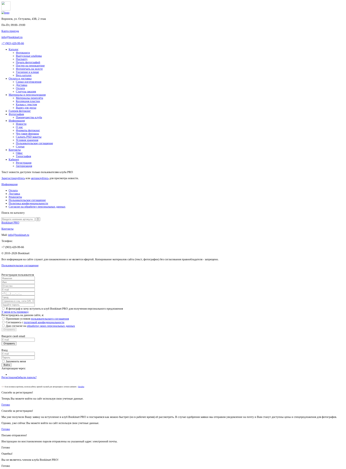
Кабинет (14, 159)
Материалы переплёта (29, 97)
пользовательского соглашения (50, 318)
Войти (6, 365)
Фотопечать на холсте (29, 68)
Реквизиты (15, 196)
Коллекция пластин (28, 101)
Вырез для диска (26, 107)
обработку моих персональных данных (51, 325)
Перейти (81, 387)
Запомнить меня (16, 361)
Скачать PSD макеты (28, 136)
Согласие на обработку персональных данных (37, 206)
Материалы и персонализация (27, 94)
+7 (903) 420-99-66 (12, 43)
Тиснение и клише (27, 72)
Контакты (15, 149)
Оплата (20, 88)
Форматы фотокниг (28, 130)
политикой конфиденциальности (44, 322)
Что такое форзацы (27, 133)
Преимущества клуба (29, 117)
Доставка (21, 85)
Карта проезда (10, 31)
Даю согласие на (40, 325)
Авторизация (24, 165)
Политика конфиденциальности (28, 203)
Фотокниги (23, 52)
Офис (19, 153)
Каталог (14, 49)
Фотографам (16, 114)
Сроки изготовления (28, 81)
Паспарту (22, 59)
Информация (17, 120)
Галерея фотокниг (20, 110)
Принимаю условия (37, 318)
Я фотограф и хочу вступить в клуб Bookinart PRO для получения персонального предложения (64, 308)
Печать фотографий (28, 62)
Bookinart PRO (10, 222)
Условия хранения (27, 140)
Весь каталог (24, 75)
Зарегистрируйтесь (13, 178)
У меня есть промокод (14, 311)
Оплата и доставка (20, 78)
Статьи (20, 146)
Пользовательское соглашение (34, 143)
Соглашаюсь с (35, 322)
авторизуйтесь (40, 178)
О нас (19, 127)
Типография (23, 156)
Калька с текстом (26, 104)
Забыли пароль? (27, 377)
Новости (21, 123)
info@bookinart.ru (12, 37)
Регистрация (23, 162)
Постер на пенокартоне (30, 65)
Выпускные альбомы (29, 55)
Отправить (9, 329)
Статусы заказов (26, 91)
